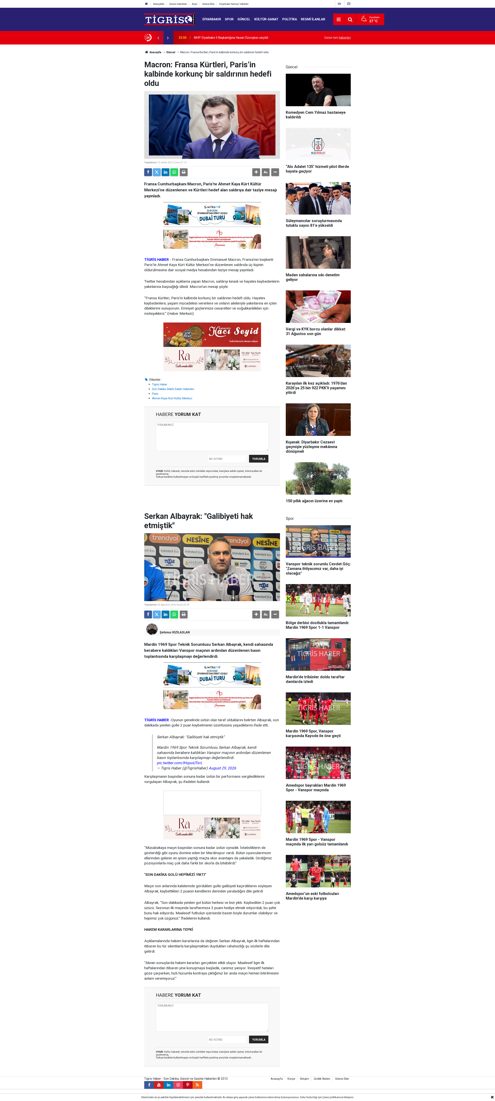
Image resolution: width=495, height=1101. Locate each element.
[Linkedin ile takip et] (168, 1085)
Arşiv (194, 4)
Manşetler (158, 4)
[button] (256, 172)
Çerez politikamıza (332, 1097)
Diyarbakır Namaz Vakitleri (233, 4)
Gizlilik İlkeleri (322, 1078)
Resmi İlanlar (313, 19)
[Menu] (338, 19)
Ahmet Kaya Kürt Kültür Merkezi (172, 398)
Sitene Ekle (208, 4)
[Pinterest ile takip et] (188, 1085)
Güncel (243, 19)
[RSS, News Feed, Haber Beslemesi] (197, 1085)
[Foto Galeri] (348, 4)
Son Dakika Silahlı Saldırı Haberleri (173, 389)
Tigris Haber (159, 384)
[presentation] (158, 37)
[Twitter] (157, 172)
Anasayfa (155, 52)
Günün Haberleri (178, 4)
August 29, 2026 (222, 768)
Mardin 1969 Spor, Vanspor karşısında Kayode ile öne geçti (233, 37)
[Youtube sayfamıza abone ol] (159, 1085)
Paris (155, 393)
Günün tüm (337, 37)
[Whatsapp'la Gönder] (174, 172)
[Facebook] (148, 172)
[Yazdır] (184, 172)
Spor (229, 19)
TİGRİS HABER (156, 259)
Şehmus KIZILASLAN (175, 632)
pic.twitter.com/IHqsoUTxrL (179, 763)
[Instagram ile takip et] (178, 1085)
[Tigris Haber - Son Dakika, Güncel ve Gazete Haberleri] (169, 19)
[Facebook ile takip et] (149, 1085)
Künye (291, 1078)
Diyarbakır (211, 19)
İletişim (304, 1078)
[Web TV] (339, 4)
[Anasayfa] (146, 4)
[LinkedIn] (165, 172)
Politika (289, 19)
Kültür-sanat (266, 19)
